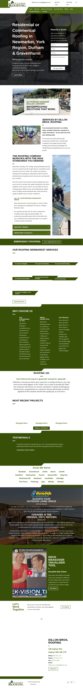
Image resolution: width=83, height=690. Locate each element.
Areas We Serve (58, 9)
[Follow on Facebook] (76, 2)
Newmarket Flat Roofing (42, 263)
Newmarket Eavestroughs (22, 278)
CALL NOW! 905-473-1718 (52, 242)
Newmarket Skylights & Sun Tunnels (23, 293)
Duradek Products (34, 11)
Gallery (66, 9)
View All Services (19, 301)
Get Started (53, 588)
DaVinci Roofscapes (60, 279)
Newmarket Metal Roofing (62, 263)
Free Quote (65, 607)
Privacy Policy (33, 684)
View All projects (41, 428)
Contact (45, 11)
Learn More (18, 75)
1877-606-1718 (57, 658)
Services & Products (46, 9)
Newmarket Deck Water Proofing (41, 278)
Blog (71, 9)
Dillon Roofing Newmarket (34, 681)
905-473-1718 (57, 656)
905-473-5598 (55, 660)
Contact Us (53, 669)
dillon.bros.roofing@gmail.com (57, 665)
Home (30, 9)
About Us (36, 9)
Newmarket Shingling (21, 263)
